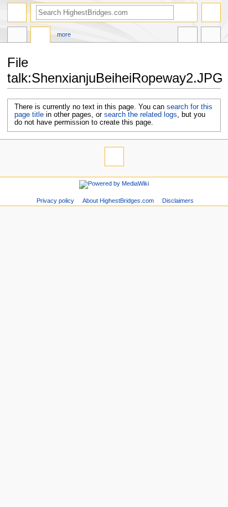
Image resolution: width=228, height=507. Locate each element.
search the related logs (140, 115)
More (64, 34)
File (17, 36)
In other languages (187, 36)
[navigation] (17, 12)
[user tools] (211, 12)
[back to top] (114, 156)
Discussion (40, 36)
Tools (210, 36)
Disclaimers (178, 200)
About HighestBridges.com (118, 200)
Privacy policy (55, 200)
